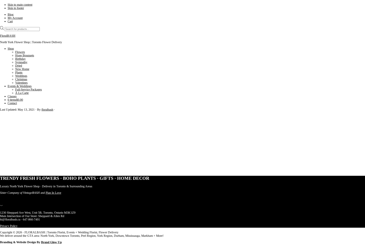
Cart (10, 21)
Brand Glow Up (51, 242)
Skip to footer (16, 8)
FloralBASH (7, 35)
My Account (15, 18)
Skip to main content (20, 4)
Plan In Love (53, 192)
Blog (10, 14)
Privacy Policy (8, 225)
